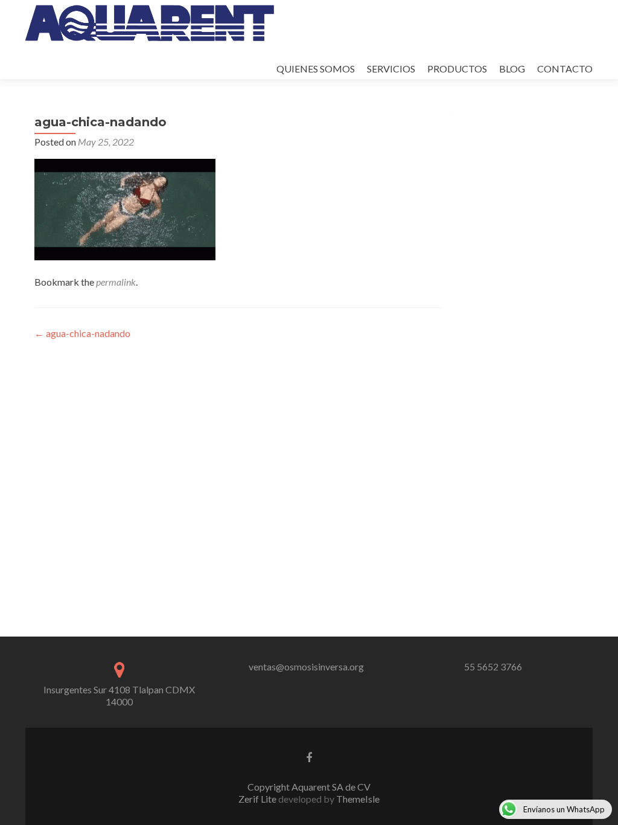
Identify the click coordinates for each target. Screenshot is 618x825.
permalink (116, 281)
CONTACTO (565, 68)
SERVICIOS (391, 68)
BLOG (512, 68)
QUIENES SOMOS (315, 68)
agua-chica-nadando (82, 333)
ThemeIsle (358, 798)
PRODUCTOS (457, 68)
